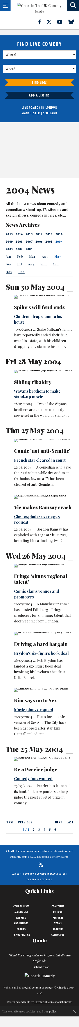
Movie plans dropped (33, 709)
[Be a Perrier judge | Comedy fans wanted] (43, 759)
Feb (20, 256)
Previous (25, 822)
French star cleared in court (40, 460)
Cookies (21, 929)
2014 (19, 234)
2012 (39, 234)
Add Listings (21, 923)
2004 (59, 241)
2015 (9, 234)
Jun (8, 264)
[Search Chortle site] (73, 5)
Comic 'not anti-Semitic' (42, 450)
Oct (56, 264)
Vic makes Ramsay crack (43, 507)
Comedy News (21, 906)
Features (58, 917)
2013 (29, 234)
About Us (58, 929)
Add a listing (39, 95)
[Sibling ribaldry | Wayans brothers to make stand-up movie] (43, 371)
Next (58, 822)
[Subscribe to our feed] (39, 864)
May (57, 256)
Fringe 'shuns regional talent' (40, 579)
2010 (59, 234)
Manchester (31, 113)
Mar (32, 256)
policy (52, 1011)
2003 (9, 249)
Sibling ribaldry (32, 382)
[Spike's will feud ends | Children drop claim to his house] (43, 297)
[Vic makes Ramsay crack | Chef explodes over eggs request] (43, 497)
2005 (49, 241)
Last (70, 822)
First (10, 822)
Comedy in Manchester (51, 873)
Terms (58, 923)
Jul (19, 264)
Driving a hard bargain (41, 644)
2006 (39, 241)
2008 (19, 241)
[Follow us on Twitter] (51, 21)
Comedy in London (23, 873)
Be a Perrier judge (35, 769)
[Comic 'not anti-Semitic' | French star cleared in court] (43, 440)
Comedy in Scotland (39, 879)
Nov (9, 272)
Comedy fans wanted (33, 778)
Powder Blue (42, 1001)
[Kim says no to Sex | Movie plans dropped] (43, 690)
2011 (49, 234)
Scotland (50, 113)
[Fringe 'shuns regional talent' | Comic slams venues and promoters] (43, 565)
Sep (44, 264)
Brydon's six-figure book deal (41, 653)
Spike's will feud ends (39, 307)
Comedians (58, 906)
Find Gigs (39, 82)
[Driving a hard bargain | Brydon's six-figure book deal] (43, 633)
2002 (19, 249)
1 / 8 (26, 829)
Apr (45, 256)
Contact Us (57, 935)
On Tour (58, 912)
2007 (29, 241)
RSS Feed (21, 917)
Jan (8, 256)
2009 (9, 241)
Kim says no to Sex (35, 700)
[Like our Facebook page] (42, 21)
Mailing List (21, 912)
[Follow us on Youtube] (62, 21)
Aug (31, 264)
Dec (21, 272)
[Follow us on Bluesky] (73, 21)
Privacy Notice (21, 935)
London (51, 107)
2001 (29, 249)
